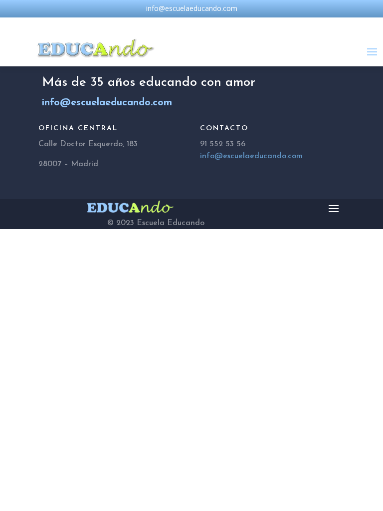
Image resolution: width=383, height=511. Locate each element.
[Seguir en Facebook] (172, 23)
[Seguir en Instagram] (191, 23)
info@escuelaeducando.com (251, 156)
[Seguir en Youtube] (211, 23)
